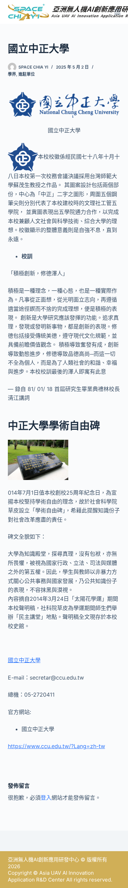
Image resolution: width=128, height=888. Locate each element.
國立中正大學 (24, 660)
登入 (46, 797)
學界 (12, 74)
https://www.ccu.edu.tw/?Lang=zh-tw (56, 746)
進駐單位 (26, 74)
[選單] (117, 12)
